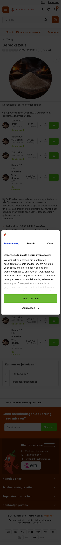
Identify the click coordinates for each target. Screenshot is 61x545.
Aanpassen (28, 308)
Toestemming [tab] (11, 243)
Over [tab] (50, 243)
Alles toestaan (30, 298)
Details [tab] (31, 243)
